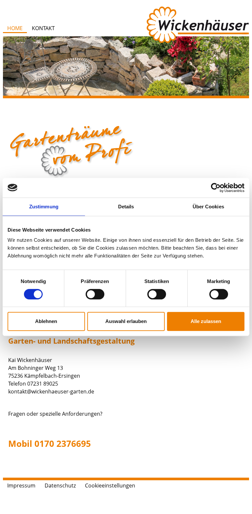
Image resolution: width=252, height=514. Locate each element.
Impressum (21, 485)
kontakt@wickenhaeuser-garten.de (51, 391)
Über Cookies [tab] (208, 206)
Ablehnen (46, 321)
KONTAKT (43, 28)
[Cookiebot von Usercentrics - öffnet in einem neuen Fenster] (215, 188)
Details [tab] (126, 206)
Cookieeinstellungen (110, 485)
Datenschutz (60, 485)
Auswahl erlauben (126, 321)
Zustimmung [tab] (43, 206)
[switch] (95, 294)
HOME (15, 28)
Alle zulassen (206, 321)
